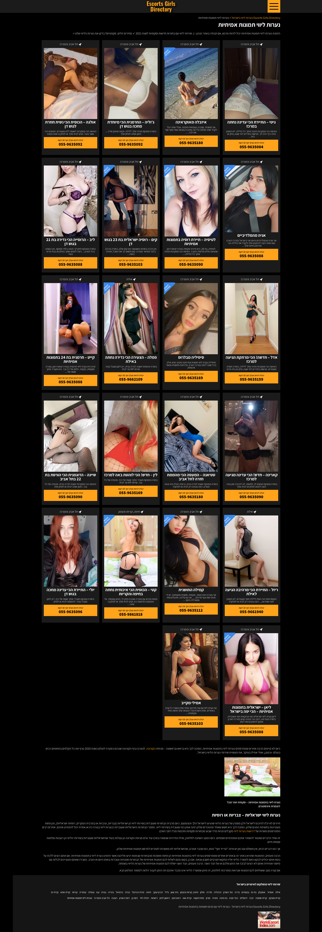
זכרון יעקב (158, 892)
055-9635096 (70, 611)
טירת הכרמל (138, 892)
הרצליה (217, 892)
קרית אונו (187, 898)
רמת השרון (124, 898)
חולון (202, 892)
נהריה (111, 892)
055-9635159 (251, 379)
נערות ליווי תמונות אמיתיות (79, 898)
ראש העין (176, 898)
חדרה (209, 892)
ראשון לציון (165, 898)
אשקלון (261, 892)
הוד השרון (228, 892)
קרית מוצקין (274, 898)
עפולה (91, 892)
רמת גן (135, 898)
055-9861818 (131, 614)
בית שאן (174, 892)
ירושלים (243, 898)
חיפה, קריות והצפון (189, 892)
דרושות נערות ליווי (244, 831)
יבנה (251, 898)
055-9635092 (131, 144)
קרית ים (55, 892)
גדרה (237, 892)
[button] (274, 6)
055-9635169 (191, 377)
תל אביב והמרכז (102, 898)
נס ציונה (223, 898)
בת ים (253, 892)
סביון (208, 898)
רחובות (154, 898)
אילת (277, 892)
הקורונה (151, 749)
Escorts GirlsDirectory (161, 6)
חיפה (148, 892)
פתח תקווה (198, 898)
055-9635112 (191, 610)
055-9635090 (191, 264)
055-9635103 (131, 264)
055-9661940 (251, 611)
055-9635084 (251, 146)
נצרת (103, 892)
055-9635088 (251, 255)
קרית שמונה (261, 898)
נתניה (215, 898)
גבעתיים (245, 892)
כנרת (127, 892)
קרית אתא (65, 892)
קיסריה (82, 892)
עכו (97, 892)
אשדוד (270, 892)
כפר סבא (233, 898)
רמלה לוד (144, 898)
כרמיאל (119, 892)
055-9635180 (191, 142)
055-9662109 (131, 379)
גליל (167, 892)
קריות (75, 892)
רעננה (114, 898)
